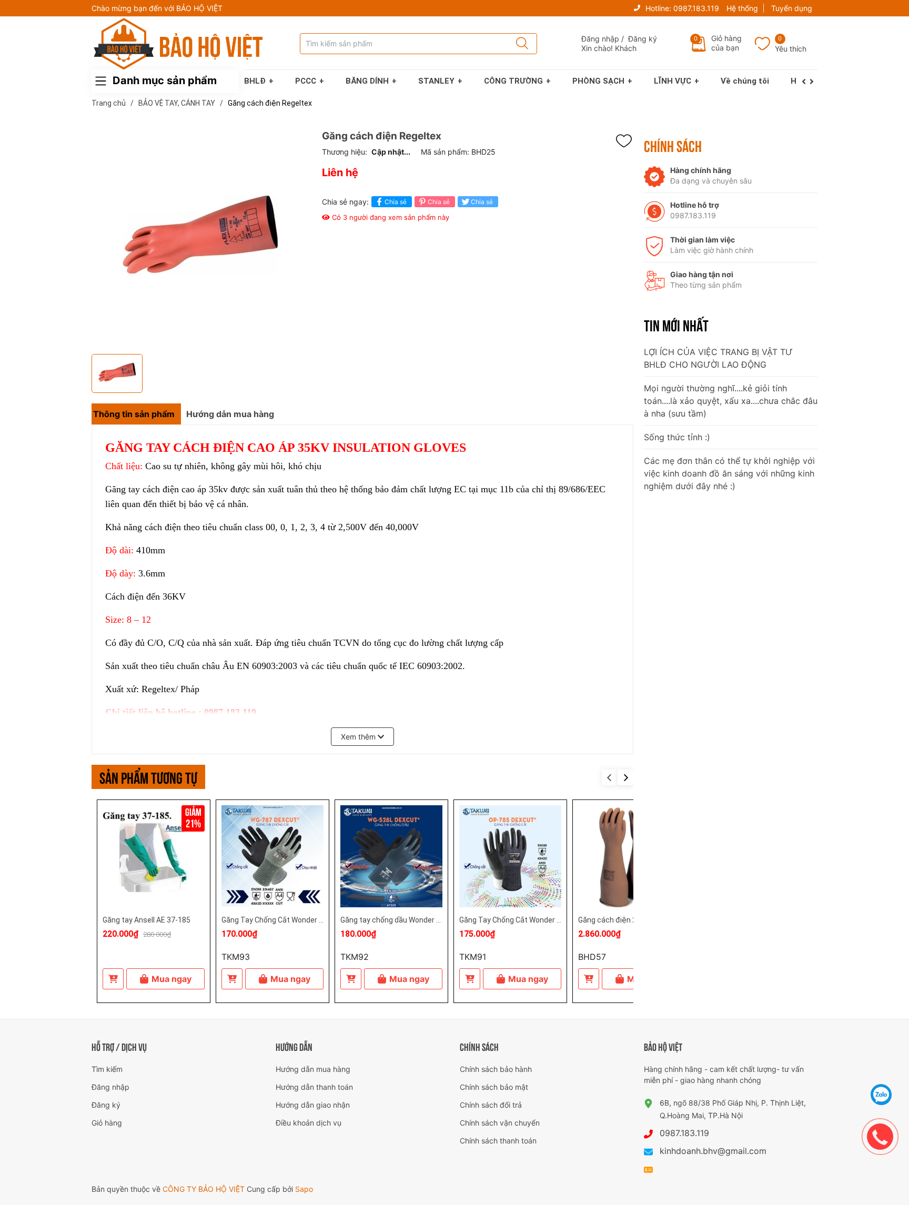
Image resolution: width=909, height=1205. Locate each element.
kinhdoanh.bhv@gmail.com (713, 1151)
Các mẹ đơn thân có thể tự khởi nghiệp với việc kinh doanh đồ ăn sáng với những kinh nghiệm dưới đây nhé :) (729, 473)
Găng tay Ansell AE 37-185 (146, 920)
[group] (201, 239)
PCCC (305, 81)
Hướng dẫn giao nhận (313, 1104)
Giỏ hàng (107, 1122)
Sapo (304, 1188)
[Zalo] (881, 1094)
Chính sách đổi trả (491, 1104)
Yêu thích (790, 48)
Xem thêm (359, 736)
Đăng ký (642, 38)
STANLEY (436, 81)
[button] (625, 777)
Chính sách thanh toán (498, 1140)
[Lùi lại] (806, 81)
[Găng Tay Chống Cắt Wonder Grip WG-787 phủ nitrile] (272, 856)
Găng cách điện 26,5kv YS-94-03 (632, 920)
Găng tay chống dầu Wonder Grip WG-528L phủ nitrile (428, 920)
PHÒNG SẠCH (598, 81)
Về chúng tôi (745, 81)
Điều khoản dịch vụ (308, 1122)
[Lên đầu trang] (882, 1068)
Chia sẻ (396, 202)
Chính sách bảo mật (494, 1086)
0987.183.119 (696, 8)
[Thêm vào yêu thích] (626, 140)
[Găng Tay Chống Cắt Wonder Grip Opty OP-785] (510, 856)
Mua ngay (171, 979)
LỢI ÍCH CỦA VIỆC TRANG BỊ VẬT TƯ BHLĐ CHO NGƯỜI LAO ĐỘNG (718, 358)
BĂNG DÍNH (367, 81)
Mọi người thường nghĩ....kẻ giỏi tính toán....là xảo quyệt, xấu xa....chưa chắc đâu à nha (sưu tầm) (730, 401)
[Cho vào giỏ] (113, 978)
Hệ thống (742, 8)
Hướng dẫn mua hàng (313, 1069)
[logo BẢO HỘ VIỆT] (178, 43)
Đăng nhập (600, 38)
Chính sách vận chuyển (500, 1122)
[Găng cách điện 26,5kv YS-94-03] (629, 856)
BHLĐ (255, 81)
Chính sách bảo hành (496, 1069)
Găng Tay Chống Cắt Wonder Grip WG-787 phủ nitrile (308, 920)
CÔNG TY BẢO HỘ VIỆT (205, 1188)
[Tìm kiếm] (518, 43)
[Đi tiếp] (813, 81)
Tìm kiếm (107, 1069)
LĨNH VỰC (672, 81)
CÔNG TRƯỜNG (513, 81)
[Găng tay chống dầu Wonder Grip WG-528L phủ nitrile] (391, 856)
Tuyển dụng (791, 8)
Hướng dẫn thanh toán (314, 1086)
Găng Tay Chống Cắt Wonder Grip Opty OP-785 (536, 920)
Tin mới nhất (676, 324)
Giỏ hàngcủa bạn (726, 43)
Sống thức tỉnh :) (677, 437)
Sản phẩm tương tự (148, 776)
